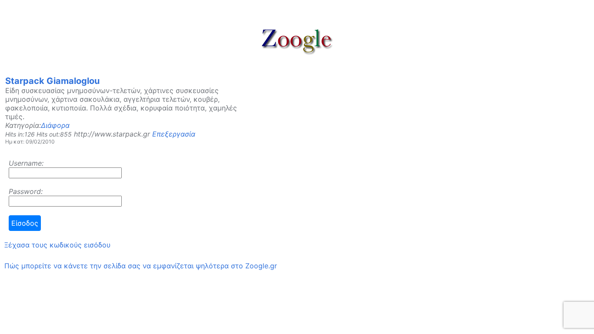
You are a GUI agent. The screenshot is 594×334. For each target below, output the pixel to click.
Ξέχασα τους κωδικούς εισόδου (57, 244)
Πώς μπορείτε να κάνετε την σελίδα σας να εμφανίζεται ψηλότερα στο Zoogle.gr (140, 265)
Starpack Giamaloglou (52, 81)
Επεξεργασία (173, 134)
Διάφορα (55, 125)
